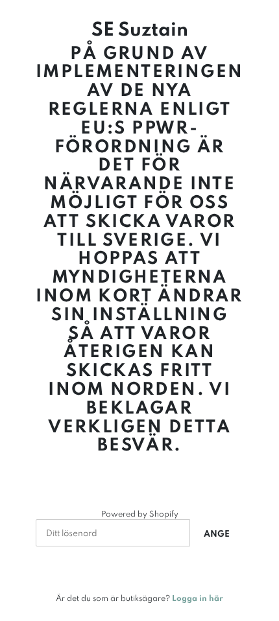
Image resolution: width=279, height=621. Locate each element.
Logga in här (197, 597)
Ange (217, 533)
